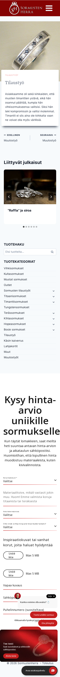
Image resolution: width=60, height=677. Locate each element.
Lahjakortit (11, 346)
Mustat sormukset (15, 279)
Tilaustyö (10, 335)
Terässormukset (14, 312)
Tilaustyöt (11, 75)
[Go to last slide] (9, 197)
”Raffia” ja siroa (19, 210)
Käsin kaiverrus (13, 340)
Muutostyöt (11, 357)
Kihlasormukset (14, 318)
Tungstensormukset (16, 307)
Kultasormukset (14, 273)
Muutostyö (12, 138)
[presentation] (30, 187)
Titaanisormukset (15, 296)
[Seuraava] (51, 197)
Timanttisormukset (16, 301)
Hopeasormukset (15, 324)
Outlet (8, 285)
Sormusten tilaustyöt (17, 290)
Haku (53, 251)
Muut (7, 351)
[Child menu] (53, 291)
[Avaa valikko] (49, 8)
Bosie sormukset (14, 329)
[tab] (23, 227)
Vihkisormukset (14, 268)
